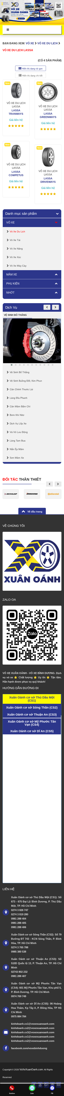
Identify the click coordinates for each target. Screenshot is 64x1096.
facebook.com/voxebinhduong (29, 1048)
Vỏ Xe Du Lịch (47, 43)
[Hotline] (11, 1088)
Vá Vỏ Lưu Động (19, 432)
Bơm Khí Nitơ (17, 415)
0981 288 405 (18, 922)
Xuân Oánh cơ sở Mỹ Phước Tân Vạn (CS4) (32, 723)
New (7, 83)
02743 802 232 (19, 971)
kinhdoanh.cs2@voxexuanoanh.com (32, 1028)
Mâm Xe (11, 274)
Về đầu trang (34, 511)
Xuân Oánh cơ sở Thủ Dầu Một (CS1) (31, 699)
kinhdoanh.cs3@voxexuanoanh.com (32, 1032)
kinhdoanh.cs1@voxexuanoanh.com (32, 1023)
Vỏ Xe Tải (15, 240)
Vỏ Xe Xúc (15, 257)
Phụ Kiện (12, 283)
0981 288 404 (18, 918)
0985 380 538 (18, 951)
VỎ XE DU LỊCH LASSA (18, 50)
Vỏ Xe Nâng (16, 248)
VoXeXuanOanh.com (31, 1069)
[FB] (52, 1088)
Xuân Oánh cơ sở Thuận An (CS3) (32, 714)
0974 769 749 (18, 996)
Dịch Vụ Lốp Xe (18, 423)
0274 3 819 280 (19, 914)
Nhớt (10, 292)
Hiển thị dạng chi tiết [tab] (32, 75)
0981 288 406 (18, 927)
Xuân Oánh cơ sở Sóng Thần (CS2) (32, 707)
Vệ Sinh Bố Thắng (19, 372)
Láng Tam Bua (17, 440)
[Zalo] (32, 1088)
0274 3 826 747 (19, 910)
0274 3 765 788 (19, 947)
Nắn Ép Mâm (17, 449)
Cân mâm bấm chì (20, 406)
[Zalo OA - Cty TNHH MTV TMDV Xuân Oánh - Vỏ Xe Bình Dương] (32, 635)
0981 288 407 (18, 976)
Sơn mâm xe (17, 457)
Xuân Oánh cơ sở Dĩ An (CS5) (32, 731)
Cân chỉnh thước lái (21, 389)
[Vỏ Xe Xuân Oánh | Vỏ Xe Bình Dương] (32, 12)
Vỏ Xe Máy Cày (18, 265)
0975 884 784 (18, 1016)
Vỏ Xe (30, 43)
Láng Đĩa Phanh (18, 398)
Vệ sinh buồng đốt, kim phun (26, 380)
